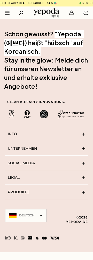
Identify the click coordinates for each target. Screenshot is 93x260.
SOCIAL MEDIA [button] (21, 163)
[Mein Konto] (72, 12)
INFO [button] (12, 134)
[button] (21, 12)
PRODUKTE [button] (18, 192)
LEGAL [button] (14, 177)
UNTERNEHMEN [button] (22, 148)
